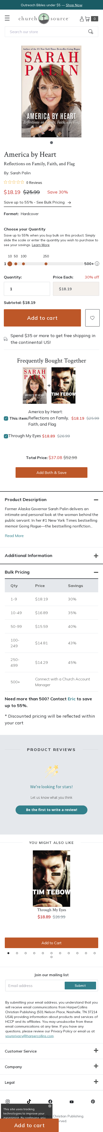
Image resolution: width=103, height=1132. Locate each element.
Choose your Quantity (25, 229)
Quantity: (13, 277)
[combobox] (51, 31)
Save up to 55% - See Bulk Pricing (34, 202)
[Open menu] (7, 18)
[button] (51, 142)
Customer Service (21, 1051)
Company (13, 1066)
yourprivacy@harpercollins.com (29, 1036)
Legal (10, 1082)
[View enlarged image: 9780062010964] (51, 91)
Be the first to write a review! (51, 809)
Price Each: (63, 277)
